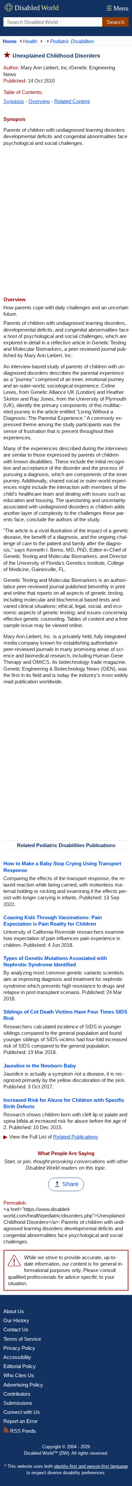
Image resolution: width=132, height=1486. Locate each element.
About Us (13, 1311)
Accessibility (17, 1357)
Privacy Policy (19, 1348)
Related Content (72, 101)
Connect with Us (21, 1412)
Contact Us (15, 1329)
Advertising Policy (23, 1385)
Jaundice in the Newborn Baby (39, 1066)
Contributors (16, 1394)
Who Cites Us (18, 1375)
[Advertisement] (66, 222)
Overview (39, 101)
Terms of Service (22, 1339)
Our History (16, 1320)
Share (70, 1184)
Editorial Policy (19, 1366)
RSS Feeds (22, 1431)
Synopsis (13, 101)
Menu (117, 8)
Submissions (17, 1403)
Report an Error (20, 1421)
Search (116, 22)
